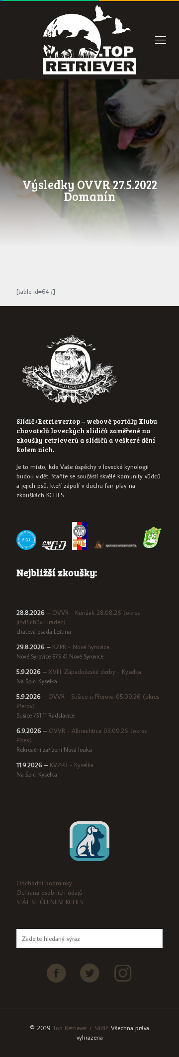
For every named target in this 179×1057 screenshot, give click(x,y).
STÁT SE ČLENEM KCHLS (49, 902)
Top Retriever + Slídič (80, 1028)
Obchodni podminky (44, 883)
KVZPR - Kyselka (71, 765)
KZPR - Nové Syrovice (80, 647)
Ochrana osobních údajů (49, 892)
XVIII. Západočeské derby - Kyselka (94, 671)
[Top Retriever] (89, 39)
